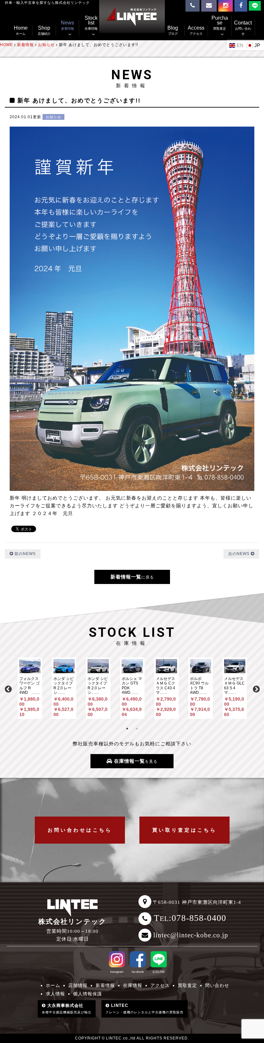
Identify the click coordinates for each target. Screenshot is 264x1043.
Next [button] (256, 688)
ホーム (53, 985)
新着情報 (105, 985)
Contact (243, 27)
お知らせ (53, 117)
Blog (172, 30)
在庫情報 (132, 985)
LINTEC (145, 1008)
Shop (44, 30)
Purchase (220, 23)
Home (21, 30)
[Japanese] (254, 45)
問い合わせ (217, 985)
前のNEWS (24, 553)
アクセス (160, 985)
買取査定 (187, 985)
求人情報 (55, 993)
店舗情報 (78, 985)
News (67, 25)
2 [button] (137, 728)
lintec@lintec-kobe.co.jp (190, 935)
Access (196, 30)
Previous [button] (8, 688)
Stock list (91, 23)
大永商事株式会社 (66, 1008)
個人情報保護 (87, 993)
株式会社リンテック (72, 921)
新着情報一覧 (132, 576)
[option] (30, 688)
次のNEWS (239, 553)
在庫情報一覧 (134, 761)
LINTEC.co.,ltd (121, 1038)
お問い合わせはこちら (80, 830)
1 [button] (127, 728)
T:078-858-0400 (190, 918)
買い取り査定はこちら (184, 830)
